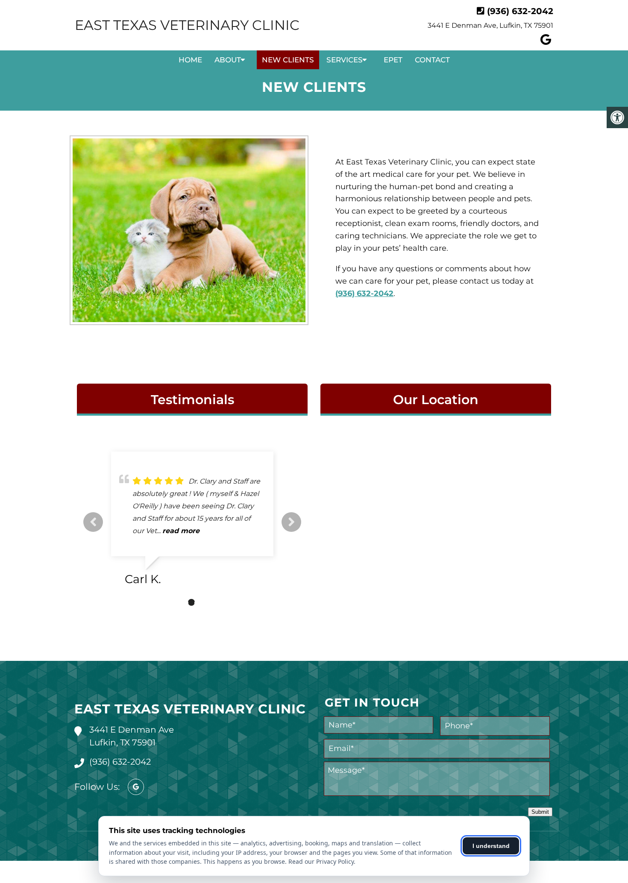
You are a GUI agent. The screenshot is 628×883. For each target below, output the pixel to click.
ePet (393, 60)
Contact (432, 60)
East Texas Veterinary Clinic (187, 25)
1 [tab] (178, 602)
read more (206, 531)
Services (344, 60)
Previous (93, 522)
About (227, 60)
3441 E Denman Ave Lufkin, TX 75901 (131, 736)
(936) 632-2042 (520, 11)
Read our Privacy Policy (321, 861)
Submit (540, 812)
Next (291, 522)
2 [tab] (191, 602)
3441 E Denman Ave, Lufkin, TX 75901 (490, 25)
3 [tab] (204, 602)
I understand (491, 845)
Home (190, 60)
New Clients (288, 60)
